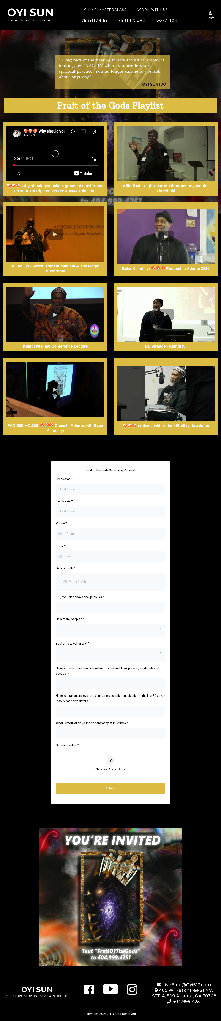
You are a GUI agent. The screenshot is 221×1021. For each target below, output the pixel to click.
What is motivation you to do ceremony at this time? (92, 723)
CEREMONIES (94, 20)
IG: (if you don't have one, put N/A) (80, 597)
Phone (61, 523)
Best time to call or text (72, 643)
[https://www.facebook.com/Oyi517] (88, 989)
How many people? (70, 619)
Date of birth (65, 568)
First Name (64, 479)
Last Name (64, 501)
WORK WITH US (152, 10)
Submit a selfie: (67, 745)
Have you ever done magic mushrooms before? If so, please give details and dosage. (107, 670)
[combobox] (61, 534)
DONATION (167, 20)
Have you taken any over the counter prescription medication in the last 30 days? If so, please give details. (110, 698)
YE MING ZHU (132, 20)
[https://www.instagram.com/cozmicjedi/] (132, 989)
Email (61, 546)
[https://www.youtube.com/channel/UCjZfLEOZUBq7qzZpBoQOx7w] (110, 989)
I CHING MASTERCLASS (104, 10)
